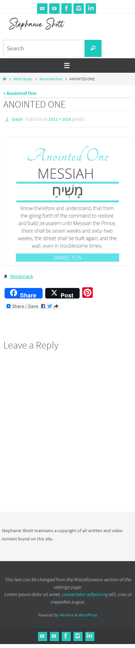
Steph (17, 119)
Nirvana (66, 612)
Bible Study (22, 78)
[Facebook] (66, 8)
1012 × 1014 (59, 119)
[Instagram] (78, 8)
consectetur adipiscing (85, 591)
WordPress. (88, 612)
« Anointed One (20, 93)
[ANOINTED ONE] (67, 200)
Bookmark (21, 274)
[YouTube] (42, 8)
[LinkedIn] (91, 8)
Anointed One (51, 78)
